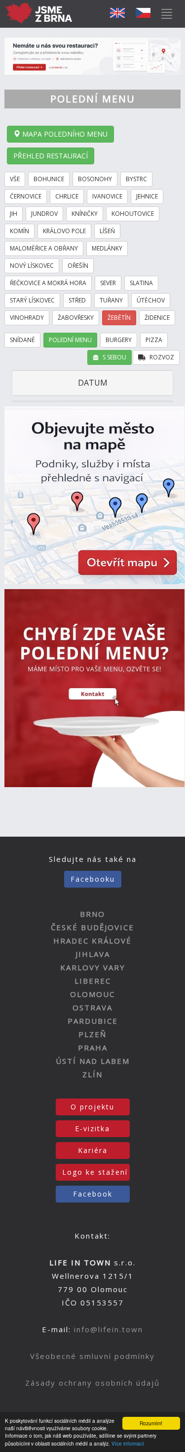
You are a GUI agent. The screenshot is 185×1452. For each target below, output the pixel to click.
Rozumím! (151, 1423)
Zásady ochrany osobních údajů (92, 1383)
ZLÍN (92, 1074)
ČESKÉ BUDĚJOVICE (92, 927)
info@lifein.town (108, 1329)
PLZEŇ (92, 1034)
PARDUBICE (93, 1021)
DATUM (93, 382)
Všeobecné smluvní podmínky (92, 1356)
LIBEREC (92, 981)
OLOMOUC (92, 994)
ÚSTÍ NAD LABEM (93, 1061)
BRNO (92, 914)
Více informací (127, 1443)
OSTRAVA (92, 1007)
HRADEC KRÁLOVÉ (92, 941)
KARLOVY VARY (92, 967)
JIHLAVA (92, 954)
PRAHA (93, 1047)
